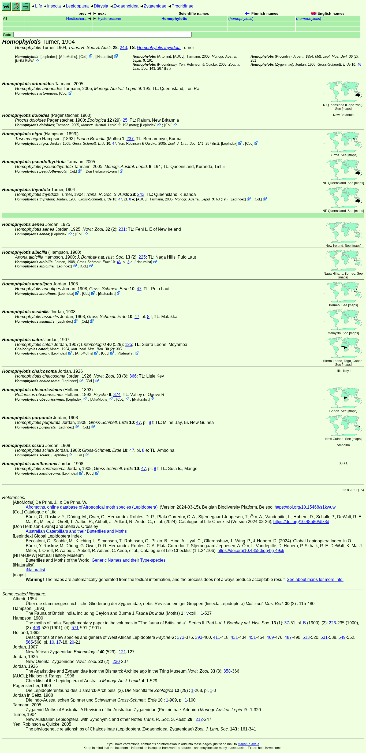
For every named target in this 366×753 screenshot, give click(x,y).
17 (58, 642)
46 (359, 64)
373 (180, 637)
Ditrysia (101, 6)
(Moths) (100, 138)
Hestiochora (76, 19)
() (240, 19)
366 (133, 376)
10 (51, 642)
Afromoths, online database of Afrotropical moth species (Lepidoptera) (92, 507)
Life (38, 6)
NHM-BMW (24, 61)
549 (342, 637)
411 (216, 637)
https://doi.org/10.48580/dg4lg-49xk (251, 550)
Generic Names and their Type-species (129, 560)
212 (199, 719)
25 (125, 120)
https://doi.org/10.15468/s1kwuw (305, 507)
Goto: (8, 35)
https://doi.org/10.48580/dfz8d (301, 521)
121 (122, 652)
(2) (336, 56)
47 (114, 143)
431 (234, 637)
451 (252, 637)
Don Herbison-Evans (102, 171)
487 (288, 637)
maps (347, 109)
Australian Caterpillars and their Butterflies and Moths (76, 531)
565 (29, 642)
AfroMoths (68, 57)
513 (306, 637)
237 (130, 138)
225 (142, 257)
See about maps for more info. (315, 579)
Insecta (54, 6)
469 (270, 637)
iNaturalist (104, 57)
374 (117, 394)
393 (198, 637)
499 (36, 627)
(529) (102, 344)
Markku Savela (248, 744)
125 (128, 344)
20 (71, 642)
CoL (83, 57)
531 (324, 637)
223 (332, 623)
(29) (104, 120)
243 (123, 47)
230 (116, 661)
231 (122, 229)
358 (227, 671)
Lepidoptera (77, 6)
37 (286, 623)
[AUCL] (178, 56)
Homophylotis (174, 19)
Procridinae (182, 6)
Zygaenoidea (126, 6)
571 (75, 627)
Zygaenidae (155, 6)
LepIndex (49, 57)
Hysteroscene (109, 19)
